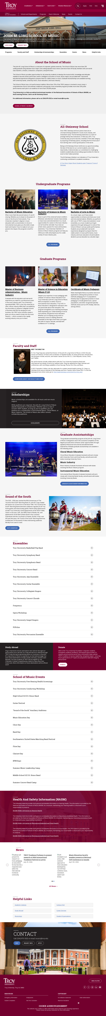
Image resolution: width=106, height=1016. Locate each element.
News (63, 14)
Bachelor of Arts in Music (83, 212)
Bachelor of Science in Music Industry (52, 213)
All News (52, 886)
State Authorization (85, 997)
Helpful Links (96, 52)
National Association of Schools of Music (69, 92)
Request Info (22, 45)
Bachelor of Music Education (19, 212)
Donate (62, 664)
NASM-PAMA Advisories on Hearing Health (27, 811)
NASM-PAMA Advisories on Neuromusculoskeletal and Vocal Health (36, 823)
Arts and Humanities (10, 14)
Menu (102, 6)
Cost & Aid (50, 6)
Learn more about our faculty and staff (29, 379)
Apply (85, 6)
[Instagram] (92, 987)
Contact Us (78, 14)
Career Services (61, 910)
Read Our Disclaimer (63, 1000)
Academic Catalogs (20, 905)
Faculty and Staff (23, 52)
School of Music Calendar (24, 106)
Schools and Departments (29, 14)
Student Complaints (10, 1000)
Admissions (39, 6)
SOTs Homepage (12, 528)
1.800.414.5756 (95, 981)
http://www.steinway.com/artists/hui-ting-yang (67, 372)
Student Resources (64, 6)
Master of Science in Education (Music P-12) (53, 290)
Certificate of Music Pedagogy (85, 289)
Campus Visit (61, 905)
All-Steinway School (41, 94)
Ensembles (63, 52)
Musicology (18, 916)
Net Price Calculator (31, 1000)
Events (70, 14)
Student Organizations (64, 916)
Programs (43, 14)
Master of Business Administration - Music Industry (16, 292)
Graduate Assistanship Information (74, 483)
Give (96, 6)
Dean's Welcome (54, 14)
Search (11, 5)
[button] (7, 865)
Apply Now (8, 45)
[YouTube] (99, 987)
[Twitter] (88, 987)
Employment (29, 997)
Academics (28, 6)
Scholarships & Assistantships (44, 52)
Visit (90, 6)
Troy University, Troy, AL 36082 (14, 988)
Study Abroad (19, 910)
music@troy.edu (63, 98)
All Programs (53, 244)
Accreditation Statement (64, 997)
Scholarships (35, 423)
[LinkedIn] (96, 987)
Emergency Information (11, 997)
